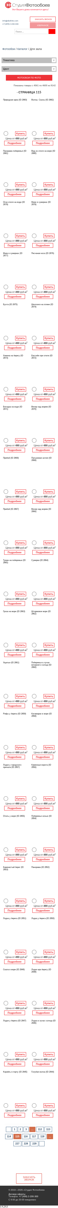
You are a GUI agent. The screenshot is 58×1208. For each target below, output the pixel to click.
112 (40, 1129)
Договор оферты (17, 1194)
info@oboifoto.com (10, 21)
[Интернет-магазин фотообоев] (27, 4)
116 (26, 1136)
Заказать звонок (43, 19)
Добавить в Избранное (6, 133)
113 (48, 1129)
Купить (20, 133)
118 (42, 1136)
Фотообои (8, 49)
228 (26, 1143)
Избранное (43, 25)
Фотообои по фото (29, 77)
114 (9, 1136)
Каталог (22, 49)
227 (17, 1143)
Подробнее (14, 143)
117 (34, 1136)
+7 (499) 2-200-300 (10, 24)
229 (34, 1143)
